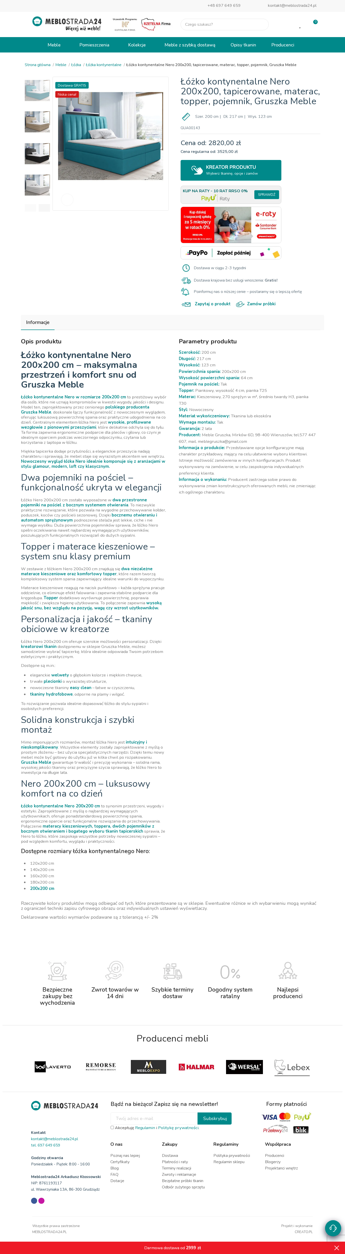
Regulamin (145, 1128)
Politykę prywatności (178, 1128)
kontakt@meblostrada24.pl (292, 5)
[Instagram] (41, 1201)
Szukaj (261, 24)
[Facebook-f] (34, 1201)
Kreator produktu (232, 170)
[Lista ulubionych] (300, 24)
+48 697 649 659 (224, 5)
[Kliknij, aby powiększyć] (67, 199)
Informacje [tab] (38, 322)
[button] (30, 208)
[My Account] (284, 24)
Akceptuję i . (156, 1128)
